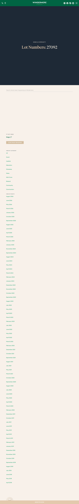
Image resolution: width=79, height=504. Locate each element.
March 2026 (9, 208)
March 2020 (9, 406)
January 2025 (10, 244)
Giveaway (9, 169)
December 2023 (10, 285)
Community (9, 185)
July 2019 (8, 422)
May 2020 (9, 398)
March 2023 (9, 317)
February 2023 (10, 321)
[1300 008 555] (2, 3)
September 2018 (11, 462)
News (7, 173)
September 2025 (11, 220)
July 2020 (9, 390)
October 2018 (10, 458)
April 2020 (9, 402)
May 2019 (9, 430)
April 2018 (9, 482)
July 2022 (9, 325)
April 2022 (9, 337)
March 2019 (9, 438)
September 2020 (11, 381)
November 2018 (10, 454)
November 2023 (11, 289)
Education (9, 165)
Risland (8, 181)
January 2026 (10, 212)
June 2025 (9, 228)
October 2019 (10, 418)
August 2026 (9, 196)
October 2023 (10, 293)
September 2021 (11, 357)
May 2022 (9, 333)
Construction (10, 189)
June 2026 (9, 200)
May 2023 (9, 309)
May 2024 (9, 265)
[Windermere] (39, 3)
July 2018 (8, 470)
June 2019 (9, 426)
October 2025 (10, 216)
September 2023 (11, 297)
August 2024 (10, 257)
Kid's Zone (9, 177)
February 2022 (10, 345)
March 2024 (9, 273)
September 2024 (11, 253)
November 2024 (11, 248)
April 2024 (9, 269)
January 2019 (10, 446)
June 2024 (9, 261)
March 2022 (9, 341)
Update (8, 161)
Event (8, 157)
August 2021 (9, 361)
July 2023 (9, 305)
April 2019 (9, 434)
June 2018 (9, 474)
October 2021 (10, 353)
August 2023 (9, 301)
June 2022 (9, 329)
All (7, 153)
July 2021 (8, 365)
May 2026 (9, 204)
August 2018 (9, 466)
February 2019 (10, 442)
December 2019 (10, 414)
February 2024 (10, 277)
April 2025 (9, 232)
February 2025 (10, 240)
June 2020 (9, 394)
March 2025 (9, 236)
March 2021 (9, 373)
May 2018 (9, 478)
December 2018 (10, 450)
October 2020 (10, 377)
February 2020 (10, 410)
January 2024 (10, 281)
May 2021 (9, 369)
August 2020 (9, 386)
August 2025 (9, 224)
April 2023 (9, 313)
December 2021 (10, 349)
